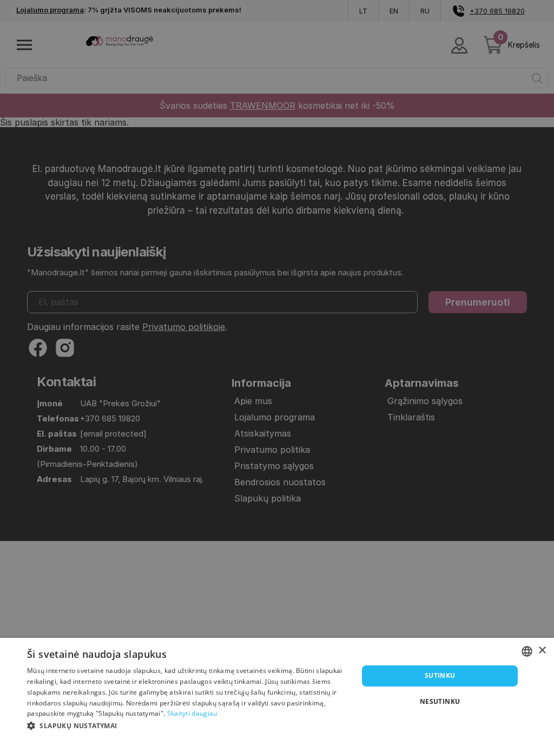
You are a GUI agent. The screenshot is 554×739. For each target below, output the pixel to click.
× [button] (542, 650)
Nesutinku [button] (440, 701)
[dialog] (277, 688)
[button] (187, 725)
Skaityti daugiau (192, 713)
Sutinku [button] (440, 675)
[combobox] (527, 651)
